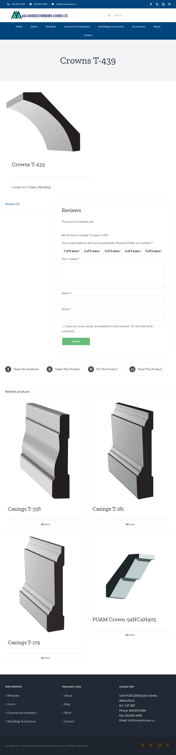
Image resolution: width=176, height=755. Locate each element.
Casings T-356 (24, 509)
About (68, 695)
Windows (13, 695)
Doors (11, 704)
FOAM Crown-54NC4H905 (124, 619)
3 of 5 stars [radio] (112, 251)
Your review (70, 259)
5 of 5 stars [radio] (153, 251)
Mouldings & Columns (21, 721)
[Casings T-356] (45, 450)
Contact (69, 721)
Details (47, 524)
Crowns (32, 187)
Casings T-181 (108, 509)
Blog (67, 704)
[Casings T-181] (130, 450)
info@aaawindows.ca (141, 720)
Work (67, 713)
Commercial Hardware (21, 713)
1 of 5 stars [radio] (71, 251)
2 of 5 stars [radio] (91, 251)
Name (67, 293)
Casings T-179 (24, 642)
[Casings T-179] (45, 583)
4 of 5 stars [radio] (132, 251)
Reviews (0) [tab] (12, 204)
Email (66, 309)
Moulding (44, 187)
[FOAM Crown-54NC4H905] (130, 572)
